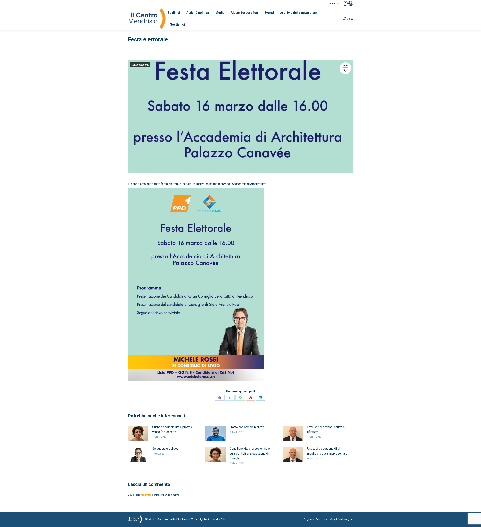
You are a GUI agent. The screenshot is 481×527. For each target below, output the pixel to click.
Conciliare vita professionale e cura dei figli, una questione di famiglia (250, 453)
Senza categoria (140, 64)
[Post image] (138, 433)
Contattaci (333, 3)
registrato (146, 494)
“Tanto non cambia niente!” (247, 427)
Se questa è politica (165, 448)
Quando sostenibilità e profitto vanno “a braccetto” (172, 429)
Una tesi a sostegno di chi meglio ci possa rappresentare (327, 451)
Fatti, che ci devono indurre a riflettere (326, 429)
